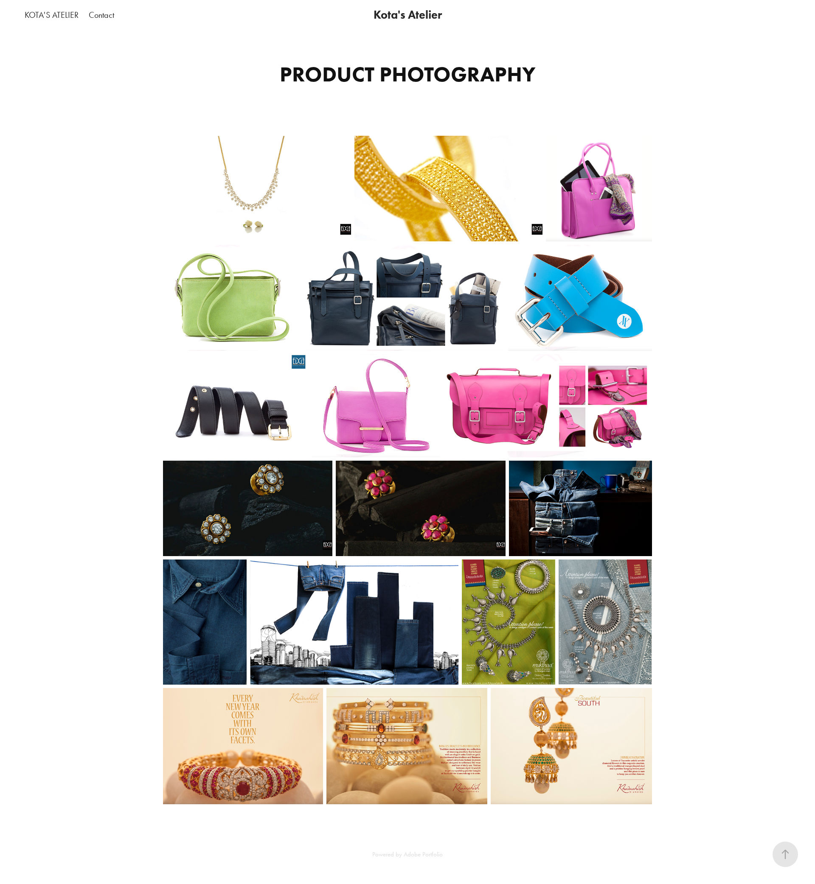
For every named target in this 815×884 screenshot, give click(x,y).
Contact (101, 15)
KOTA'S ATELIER (52, 15)
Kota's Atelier (408, 15)
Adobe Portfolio (423, 854)
